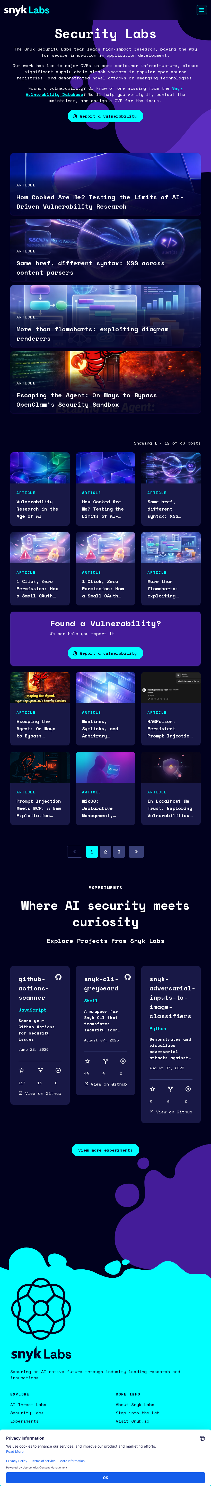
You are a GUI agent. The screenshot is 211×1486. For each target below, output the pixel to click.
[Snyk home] (26, 10)
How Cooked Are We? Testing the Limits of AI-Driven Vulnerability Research (103, 509)
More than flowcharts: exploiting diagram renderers (162, 588)
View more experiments (105, 1150)
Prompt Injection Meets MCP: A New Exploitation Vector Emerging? (38, 808)
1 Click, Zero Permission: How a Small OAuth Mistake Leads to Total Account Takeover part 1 (104, 588)
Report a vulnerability (108, 116)
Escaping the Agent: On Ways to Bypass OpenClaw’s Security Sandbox (38, 728)
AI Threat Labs (28, 1404)
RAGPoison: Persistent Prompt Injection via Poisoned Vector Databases (169, 728)
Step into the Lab (138, 1413)
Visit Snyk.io (132, 1421)
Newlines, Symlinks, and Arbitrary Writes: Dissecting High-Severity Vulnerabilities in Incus (104, 728)
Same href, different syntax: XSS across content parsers (166, 509)
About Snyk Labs (135, 1404)
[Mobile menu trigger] (202, 10)
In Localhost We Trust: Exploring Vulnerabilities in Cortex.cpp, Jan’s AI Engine (169, 808)
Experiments (24, 1421)
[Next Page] (136, 852)
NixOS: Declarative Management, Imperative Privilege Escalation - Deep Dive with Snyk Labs (101, 808)
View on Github (43, 1093)
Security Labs (27, 1413)
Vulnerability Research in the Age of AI (37, 508)
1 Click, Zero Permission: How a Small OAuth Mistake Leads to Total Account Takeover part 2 (38, 588)
